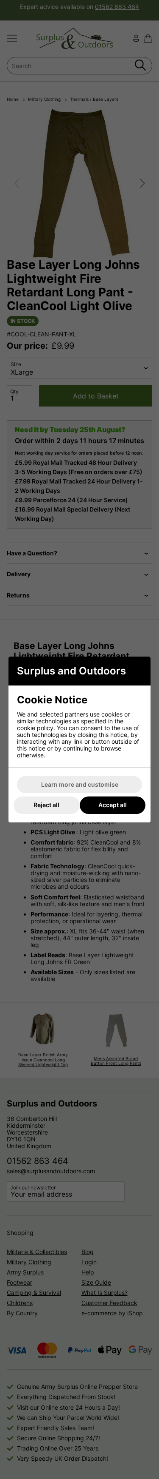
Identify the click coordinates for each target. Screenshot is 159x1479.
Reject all (46, 804)
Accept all (112, 804)
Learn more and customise (79, 784)
